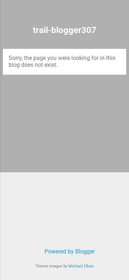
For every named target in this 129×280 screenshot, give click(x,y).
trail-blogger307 (64, 30)
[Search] (119, 14)
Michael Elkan (81, 266)
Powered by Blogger (69, 251)
